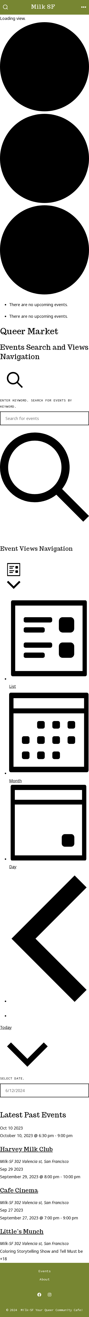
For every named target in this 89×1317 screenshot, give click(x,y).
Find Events (19, 531)
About (44, 1279)
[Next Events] (16, 1012)
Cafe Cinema (19, 1190)
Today (6, 1027)
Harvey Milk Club (26, 1149)
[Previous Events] (49, 1001)
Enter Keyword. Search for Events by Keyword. (36, 403)
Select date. (12, 1078)
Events (44, 1271)
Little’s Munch (22, 1231)
